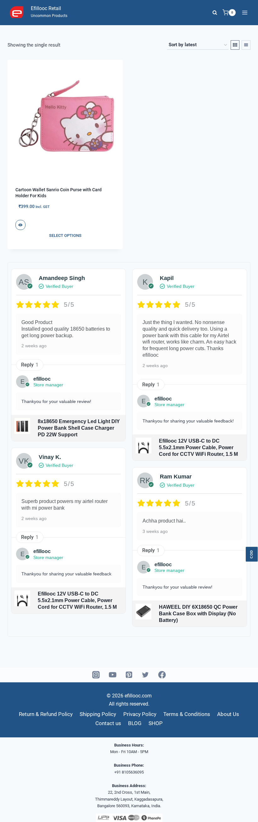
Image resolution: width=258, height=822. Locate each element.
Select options (65, 235)
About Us (228, 714)
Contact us (108, 723)
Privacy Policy (139, 714)
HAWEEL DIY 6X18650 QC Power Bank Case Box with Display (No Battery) (198, 613)
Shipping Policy (98, 714)
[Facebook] (162, 675)
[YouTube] (112, 675)
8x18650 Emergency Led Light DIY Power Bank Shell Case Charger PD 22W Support (79, 428)
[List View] (246, 45)
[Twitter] (145, 675)
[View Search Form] (214, 12)
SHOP (156, 723)
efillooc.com (137, 696)
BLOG (135, 723)
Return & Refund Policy (46, 714)
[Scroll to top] (242, 809)
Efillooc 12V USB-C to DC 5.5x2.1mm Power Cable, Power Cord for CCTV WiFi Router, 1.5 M (77, 600)
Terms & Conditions (186, 714)
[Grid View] (235, 45)
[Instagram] (96, 675)
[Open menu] (244, 12)
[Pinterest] (129, 675)
